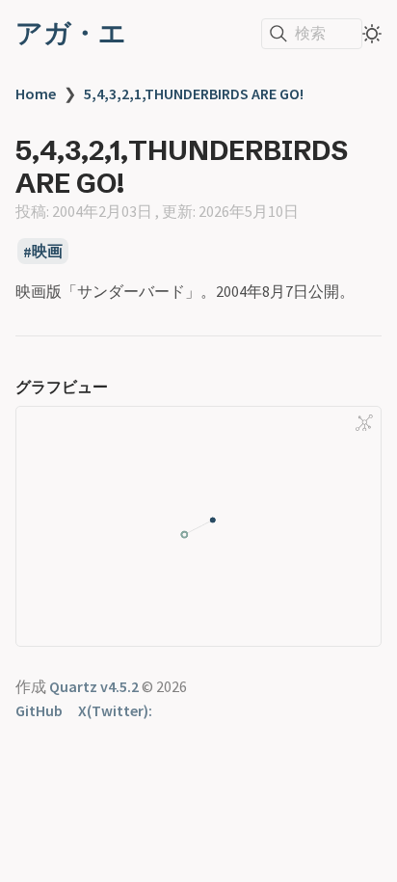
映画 (47, 251)
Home (35, 93)
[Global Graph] (364, 423)
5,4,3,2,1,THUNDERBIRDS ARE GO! (194, 93)
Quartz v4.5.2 (94, 686)
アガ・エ (70, 32)
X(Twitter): (115, 710)
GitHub (39, 710)
